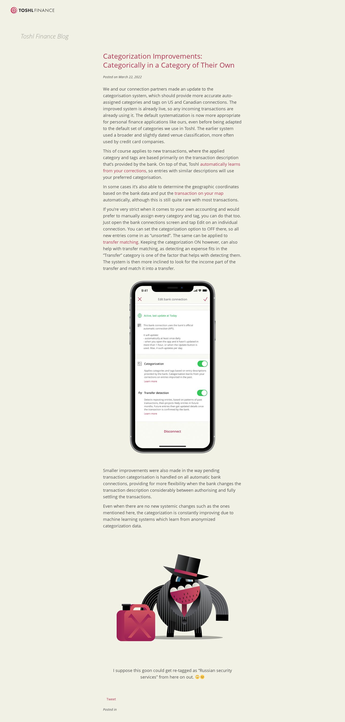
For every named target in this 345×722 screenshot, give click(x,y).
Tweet (111, 699)
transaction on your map (199, 193)
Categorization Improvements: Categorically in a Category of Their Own (168, 60)
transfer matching (120, 242)
